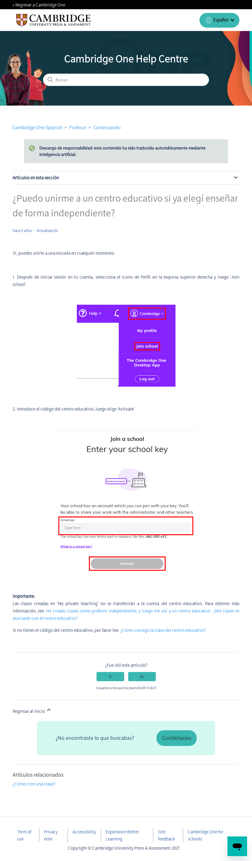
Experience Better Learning (122, 835)
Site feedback (166, 835)
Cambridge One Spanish (37, 127)
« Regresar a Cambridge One (39, 5)
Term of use (24, 835)
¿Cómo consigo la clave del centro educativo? (163, 630)
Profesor (77, 127)
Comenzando (107, 127)
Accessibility (84, 832)
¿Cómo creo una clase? (34, 784)
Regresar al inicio (29, 711)
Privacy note (51, 835)
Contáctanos (176, 738)
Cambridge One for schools (205, 835)
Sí (110, 676)
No (142, 676)
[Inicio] (54, 20)
